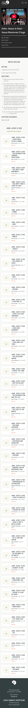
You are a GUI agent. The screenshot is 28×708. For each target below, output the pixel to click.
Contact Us (14, 696)
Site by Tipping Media (14, 704)
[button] (22, 3)
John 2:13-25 (5, 120)
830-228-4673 (14, 694)
